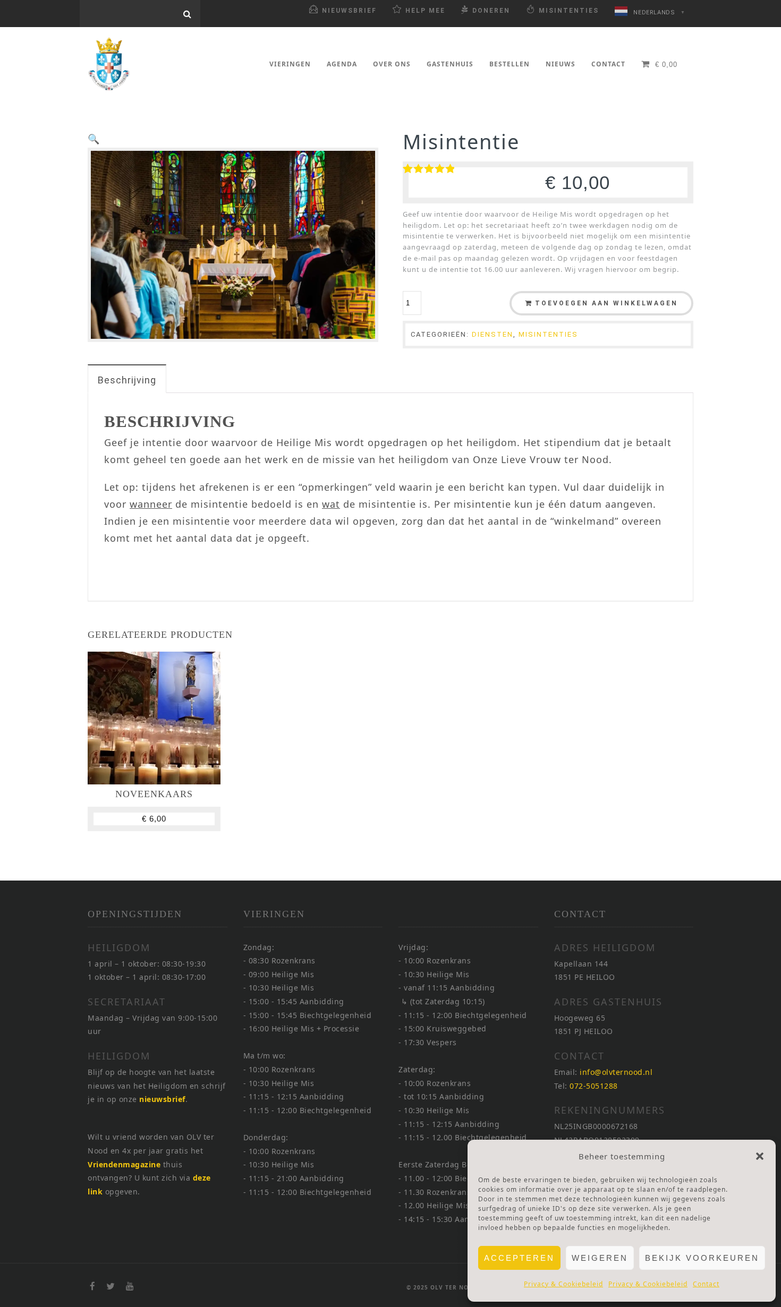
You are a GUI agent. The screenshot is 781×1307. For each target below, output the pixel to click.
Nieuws (560, 64)
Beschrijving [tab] (127, 380)
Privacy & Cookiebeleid (563, 1283)
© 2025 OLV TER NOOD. (443, 1287)
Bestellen (509, 64)
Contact (706, 1283)
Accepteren (519, 1257)
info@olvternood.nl (616, 1072)
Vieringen (290, 64)
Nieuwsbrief (349, 10)
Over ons (392, 64)
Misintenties (569, 10)
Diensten (492, 334)
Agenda (342, 64)
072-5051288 (594, 1086)
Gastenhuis (450, 64)
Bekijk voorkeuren (702, 1257)
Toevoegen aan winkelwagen (606, 303)
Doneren (491, 10)
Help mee (425, 10)
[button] (759, 1156)
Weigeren (600, 1257)
